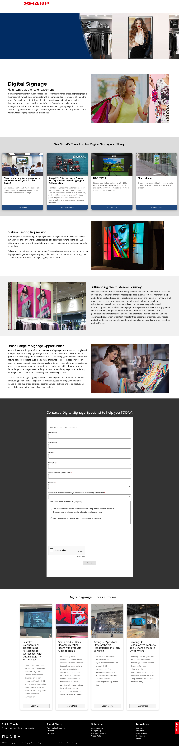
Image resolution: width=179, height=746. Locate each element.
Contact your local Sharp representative (18, 728)
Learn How (22, 207)
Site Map (50, 730)
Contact (177, 729)
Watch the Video (67, 207)
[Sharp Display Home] (37, 3)
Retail (138, 738)
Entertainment (142, 733)
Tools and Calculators (56, 728)
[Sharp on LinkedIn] (7, 737)
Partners (50, 733)
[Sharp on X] (11, 737)
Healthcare (140, 736)
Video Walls (96, 736)
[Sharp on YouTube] (19, 737)
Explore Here (156, 207)
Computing (96, 730)
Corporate (140, 728)
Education (140, 730)
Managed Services (98, 733)
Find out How (112, 207)
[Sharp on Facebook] (3, 737)
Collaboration (97, 728)
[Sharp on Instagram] (15, 737)
